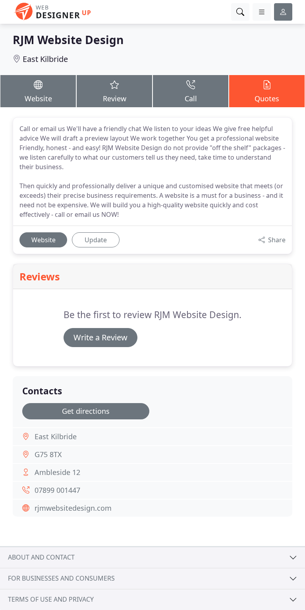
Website (38, 98)
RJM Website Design (68, 39)
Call (191, 98)
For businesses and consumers (61, 578)
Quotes (267, 98)
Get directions (86, 411)
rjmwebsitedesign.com (73, 508)
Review (114, 98)
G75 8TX (48, 454)
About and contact (41, 557)
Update (96, 240)
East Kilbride (45, 59)
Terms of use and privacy (51, 599)
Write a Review (100, 337)
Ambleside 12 (57, 472)
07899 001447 (57, 490)
